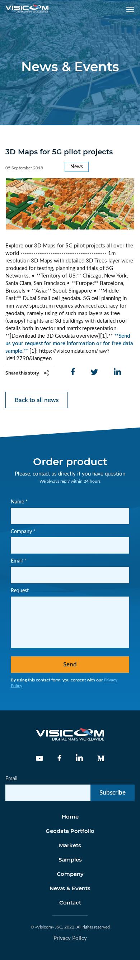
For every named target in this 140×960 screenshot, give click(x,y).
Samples (70, 859)
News (76, 166)
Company (70, 873)
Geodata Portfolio (70, 831)
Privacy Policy (70, 938)
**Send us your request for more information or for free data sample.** (69, 343)
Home (70, 816)
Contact (70, 902)
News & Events (70, 888)
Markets (70, 845)
